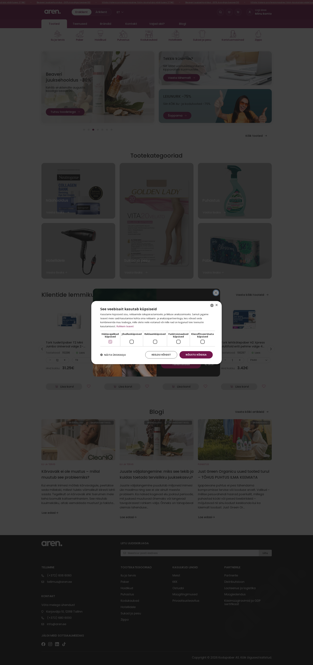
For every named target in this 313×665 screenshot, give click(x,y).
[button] (113, 355)
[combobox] (212, 305)
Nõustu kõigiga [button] (196, 354)
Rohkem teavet (125, 326)
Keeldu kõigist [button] (161, 354)
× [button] (216, 305)
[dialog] (156, 332)
